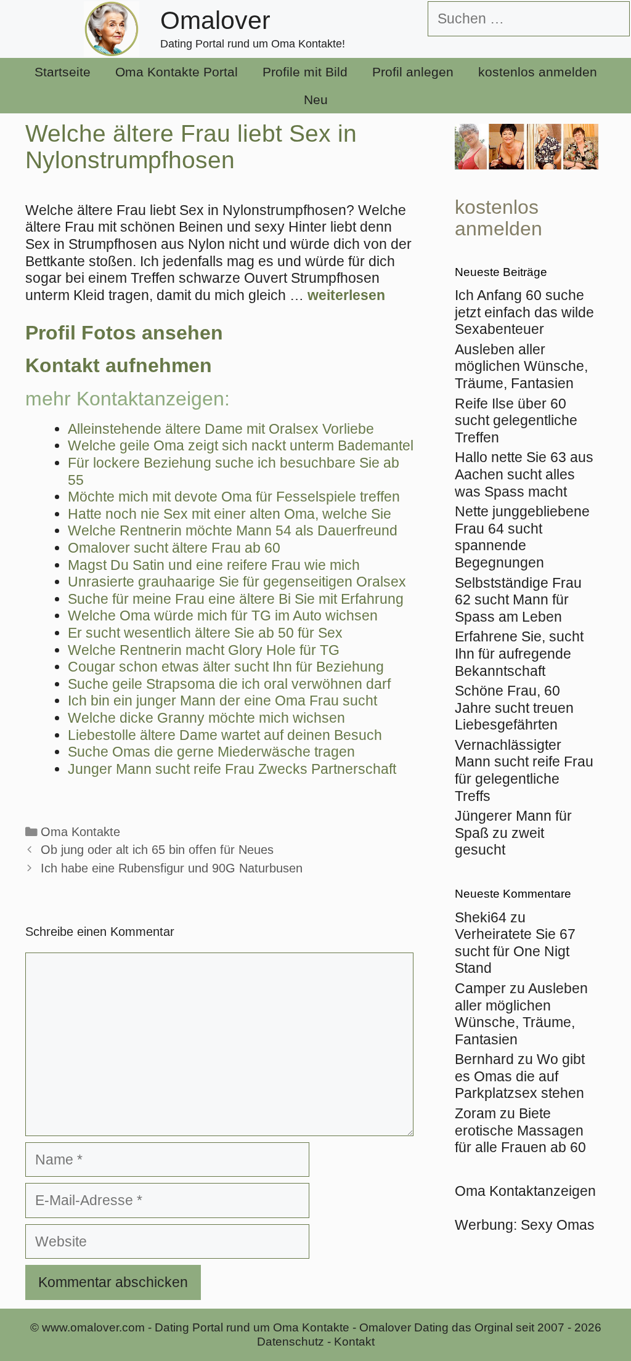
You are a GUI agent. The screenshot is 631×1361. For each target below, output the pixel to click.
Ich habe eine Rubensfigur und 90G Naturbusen (172, 868)
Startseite (63, 72)
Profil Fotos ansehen (124, 333)
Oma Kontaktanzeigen (525, 1191)
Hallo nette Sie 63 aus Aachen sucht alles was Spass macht (524, 474)
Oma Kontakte (80, 832)
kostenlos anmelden (537, 72)
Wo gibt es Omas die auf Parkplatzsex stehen (520, 1076)
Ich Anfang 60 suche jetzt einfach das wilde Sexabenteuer (524, 312)
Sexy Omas (558, 1225)
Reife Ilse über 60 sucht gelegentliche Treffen (516, 420)
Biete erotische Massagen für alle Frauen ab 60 (520, 1130)
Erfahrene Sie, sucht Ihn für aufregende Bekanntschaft (519, 653)
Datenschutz (290, 1341)
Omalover (215, 20)
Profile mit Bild (305, 72)
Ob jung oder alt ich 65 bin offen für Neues (157, 849)
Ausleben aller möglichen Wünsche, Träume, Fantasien (521, 366)
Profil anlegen (413, 72)
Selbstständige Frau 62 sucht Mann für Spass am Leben (518, 600)
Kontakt (354, 1341)
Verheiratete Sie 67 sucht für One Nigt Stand (515, 951)
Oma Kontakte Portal (176, 72)
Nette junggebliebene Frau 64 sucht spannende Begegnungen (522, 537)
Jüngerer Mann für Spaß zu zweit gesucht (513, 833)
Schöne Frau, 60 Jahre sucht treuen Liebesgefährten (514, 708)
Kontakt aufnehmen (118, 365)
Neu (316, 99)
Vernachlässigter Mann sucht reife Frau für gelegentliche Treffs (524, 770)
